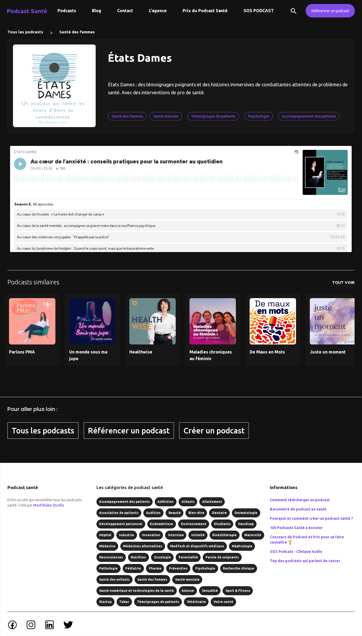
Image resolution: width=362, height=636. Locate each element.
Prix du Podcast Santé (205, 10)
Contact (125, 10)
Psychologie (258, 116)
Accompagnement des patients (309, 116)
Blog (96, 10)
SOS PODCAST (259, 10)
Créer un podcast (214, 430)
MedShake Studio (48, 505)
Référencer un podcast (330, 11)
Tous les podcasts (25, 32)
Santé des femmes (77, 32)
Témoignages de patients (213, 116)
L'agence (158, 10)
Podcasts (67, 10)
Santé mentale (165, 116)
